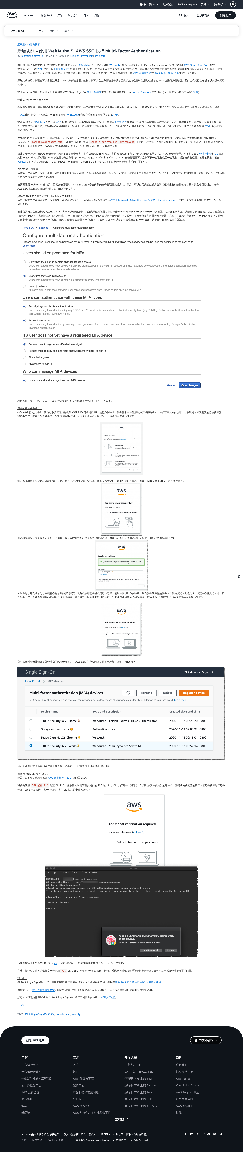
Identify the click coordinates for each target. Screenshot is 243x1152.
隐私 (23, 1140)
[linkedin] (191, 1135)
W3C (40, 68)
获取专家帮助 (184, 1099)
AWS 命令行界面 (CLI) (166, 73)
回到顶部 (119, 1119)
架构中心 (78, 1085)
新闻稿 (25, 1112)
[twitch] (203, 1135)
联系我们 (181, 1065)
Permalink (87, 55)
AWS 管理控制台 (142, 73)
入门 (76, 1065)
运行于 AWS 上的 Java (138, 1092)
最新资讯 (27, 1099)
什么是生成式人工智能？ (37, 1078)
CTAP (115, 114)
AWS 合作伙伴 (82, 1106)
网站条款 (37, 1140)
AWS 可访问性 (185, 1106)
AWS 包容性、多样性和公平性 (92, 1112)
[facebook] (186, 1135)
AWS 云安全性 (30, 1092)
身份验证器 (82, 64)
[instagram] (197, 1135)
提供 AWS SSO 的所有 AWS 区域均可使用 (138, 982)
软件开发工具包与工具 (138, 1072)
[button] (236, 4)
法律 (179, 1112)
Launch (60, 1014)
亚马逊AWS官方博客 (28, 44)
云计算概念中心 (31, 1085)
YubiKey (21, 161)
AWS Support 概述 (187, 1092)
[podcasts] (214, 1135)
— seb (20, 1004)
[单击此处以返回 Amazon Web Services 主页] (12, 17)
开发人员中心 (132, 1065)
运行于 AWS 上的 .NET (138, 1078)
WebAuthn (115, 64)
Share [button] (101, 55)
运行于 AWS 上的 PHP (138, 1099)
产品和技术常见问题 (86, 1092)
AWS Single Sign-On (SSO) (39, 1014)
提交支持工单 (184, 1072)
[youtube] (208, 1135)
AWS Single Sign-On (195, 64)
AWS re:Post (183, 1078)
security (76, 1014)
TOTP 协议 (121, 122)
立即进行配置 (107, 997)
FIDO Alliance (61, 68)
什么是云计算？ (31, 1072)
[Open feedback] (239, 576)
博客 (24, 1106)
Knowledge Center (187, 1085)
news (67, 1014)
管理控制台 (205, 153)
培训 (76, 1072)
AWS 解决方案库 (83, 1078)
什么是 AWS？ (30, 1065)
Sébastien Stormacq (32, 55)
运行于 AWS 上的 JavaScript (141, 1106)
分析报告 (78, 1099)
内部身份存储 (93, 92)
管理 (195, 92)
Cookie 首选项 (56, 1140)
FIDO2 (21, 114)
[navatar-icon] (233, 4)
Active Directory (142, 92)
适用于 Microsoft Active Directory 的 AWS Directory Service (143, 199)
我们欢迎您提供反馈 (43, 989)
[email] (220, 1135)
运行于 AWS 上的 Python (140, 1085)
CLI (216, 153)
